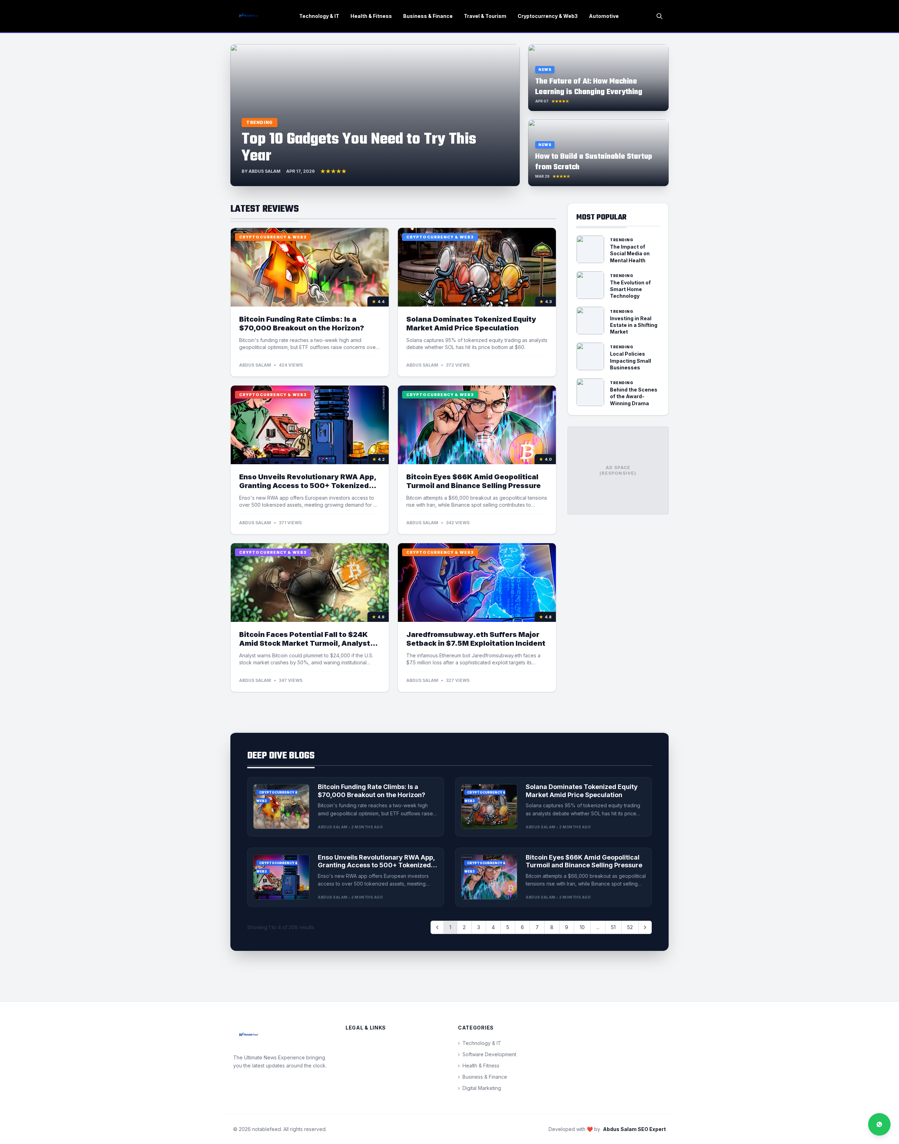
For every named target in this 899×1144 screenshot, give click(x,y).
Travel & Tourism (485, 16)
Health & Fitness (371, 16)
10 (582, 927)
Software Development (487, 1054)
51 (613, 927)
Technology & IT (319, 16)
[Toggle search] (659, 16)
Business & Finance (428, 16)
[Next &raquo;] (645, 927)
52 (630, 927)
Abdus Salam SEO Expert (634, 1129)
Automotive (604, 16)
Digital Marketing (479, 1088)
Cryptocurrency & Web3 (548, 16)
